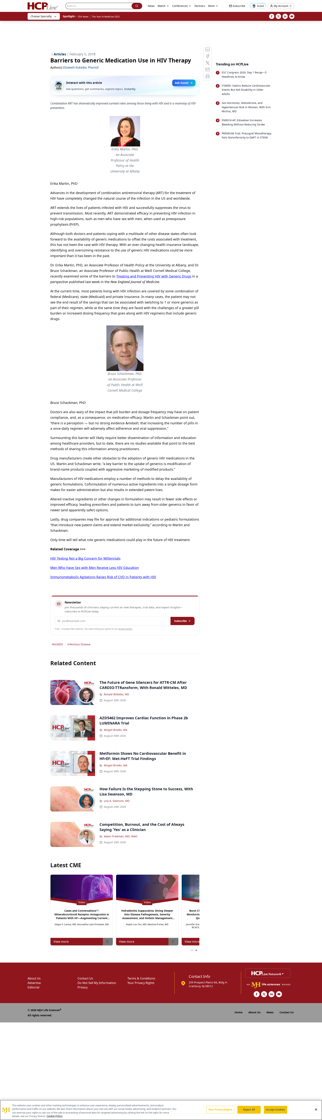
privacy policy (125, 628)
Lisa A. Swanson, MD (117, 801)
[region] (161, 1110)
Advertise (34, 983)
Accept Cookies (275, 1109)
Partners (200, 6)
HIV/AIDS (57, 644)
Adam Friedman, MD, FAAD (120, 836)
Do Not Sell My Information (97, 983)
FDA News (83, 16)
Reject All (249, 1109)
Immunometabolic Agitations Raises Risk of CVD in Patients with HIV (103, 577)
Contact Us (85, 978)
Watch (161, 6)
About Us (34, 978)
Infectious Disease (78, 644)
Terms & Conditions (141, 978)
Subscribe (180, 621)
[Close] (316, 1109)
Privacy (83, 987)
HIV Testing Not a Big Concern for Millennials (85, 558)
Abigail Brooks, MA (115, 730)
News (151, 6)
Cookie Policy (54, 1116)
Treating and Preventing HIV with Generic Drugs (153, 276)
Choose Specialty (41, 16)
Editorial (33, 987)
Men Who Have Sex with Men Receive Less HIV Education (94, 567)
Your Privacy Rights (140, 983)
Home (238, 1012)
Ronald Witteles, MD (116, 694)
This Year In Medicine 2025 (106, 16)
